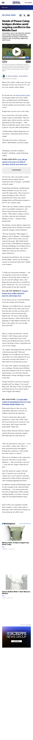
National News (9, 15)
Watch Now (28, 2)
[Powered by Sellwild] (28, 625)
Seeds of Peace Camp (23, 95)
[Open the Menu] (3, 2)
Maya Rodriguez (13, 76)
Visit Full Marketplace (25, 523)
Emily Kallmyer (23, 76)
